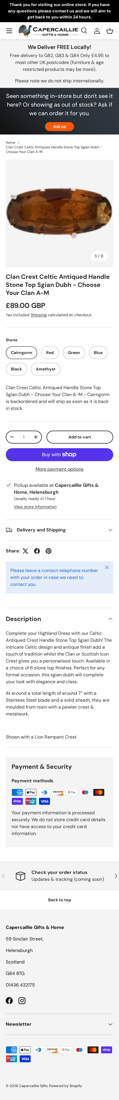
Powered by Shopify (65, 1086)
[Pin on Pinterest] (48, 551)
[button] (109, 30)
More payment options (59, 469)
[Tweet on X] (25, 551)
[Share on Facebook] (37, 551)
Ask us (59, 126)
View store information (35, 506)
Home (10, 142)
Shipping (39, 314)
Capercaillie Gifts (33, 1086)
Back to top (59, 899)
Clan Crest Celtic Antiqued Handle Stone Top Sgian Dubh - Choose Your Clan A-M (54, 149)
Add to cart (79, 437)
